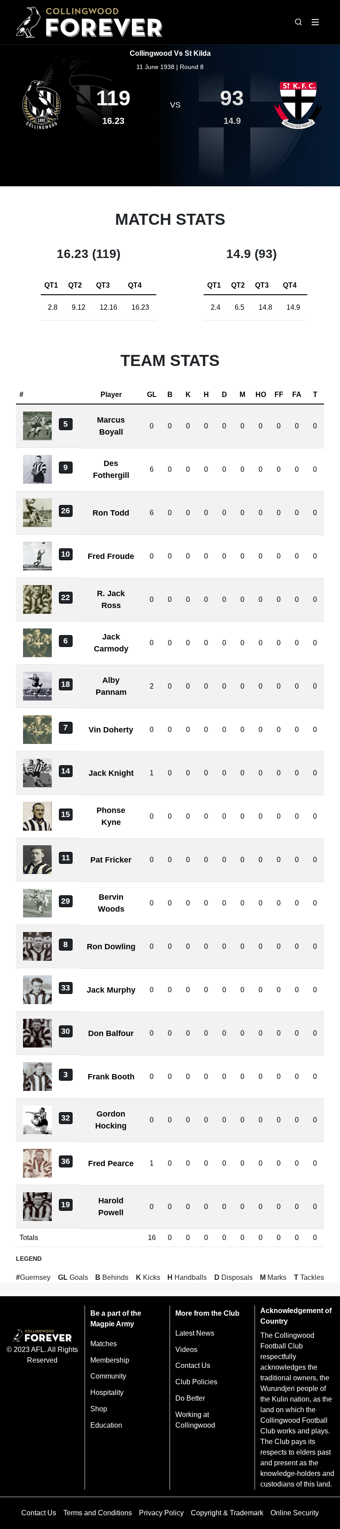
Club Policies (196, 1382)
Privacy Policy (161, 1513)
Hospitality (107, 1392)
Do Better (190, 1398)
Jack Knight (111, 773)
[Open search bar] (298, 22)
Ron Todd (111, 512)
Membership (109, 1360)
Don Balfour (111, 1033)
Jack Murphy (111, 990)
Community (108, 1376)
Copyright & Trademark (227, 1513)
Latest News (194, 1333)
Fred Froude (111, 556)
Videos (186, 1349)
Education (106, 1425)
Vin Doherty (111, 729)
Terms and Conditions (97, 1513)
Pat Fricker (110, 859)
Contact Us (192, 1365)
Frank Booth (111, 1076)
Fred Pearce (111, 1163)
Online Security (294, 1513)
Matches (103, 1344)
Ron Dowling (111, 946)
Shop (98, 1409)
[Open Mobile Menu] (315, 22)
